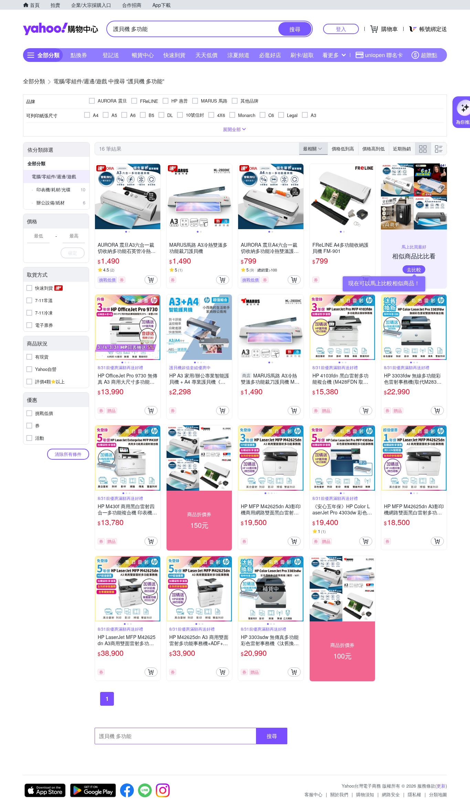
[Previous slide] (99, 196)
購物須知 (365, 794)
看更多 (330, 55)
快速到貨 (174, 55)
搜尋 (272, 735)
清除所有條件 (68, 454)
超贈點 (429, 55)
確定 (72, 252)
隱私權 (414, 794)
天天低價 (206, 55)
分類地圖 (438, 794)
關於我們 (339, 794)
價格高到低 (373, 148)
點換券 (79, 55)
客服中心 (313, 794)
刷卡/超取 (302, 55)
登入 (341, 28)
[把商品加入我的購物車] (151, 279)
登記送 (111, 55)
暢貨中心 (143, 55)
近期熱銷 (402, 148)
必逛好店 (270, 55)
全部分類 (36, 163)
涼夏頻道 (238, 55)
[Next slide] (155, 196)
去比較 (414, 269)
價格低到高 (343, 148)
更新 (441, 785)
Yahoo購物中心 (60, 29)
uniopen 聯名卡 (384, 55)
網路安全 (391, 794)
